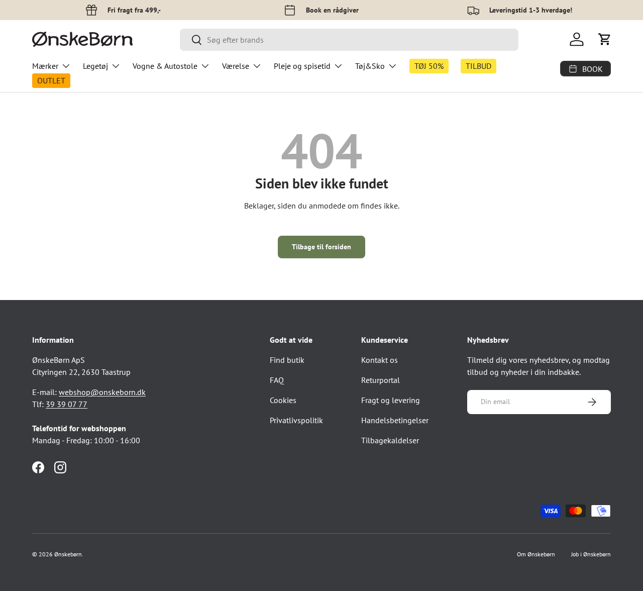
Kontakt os (379, 360)
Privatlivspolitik (296, 420)
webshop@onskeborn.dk (102, 392)
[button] (605, 39)
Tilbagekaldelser (390, 440)
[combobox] (349, 40)
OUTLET (51, 80)
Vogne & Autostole (165, 66)
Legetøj (95, 66)
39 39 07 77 (66, 404)
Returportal (380, 380)
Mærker (45, 66)
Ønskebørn (68, 554)
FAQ (277, 380)
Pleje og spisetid (302, 66)
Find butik (287, 360)
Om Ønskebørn (536, 554)
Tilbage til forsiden (321, 246)
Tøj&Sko (370, 66)
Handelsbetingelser (394, 420)
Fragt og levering (390, 400)
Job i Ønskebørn (591, 554)
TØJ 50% (429, 66)
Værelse (235, 66)
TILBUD (478, 66)
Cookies (283, 400)
